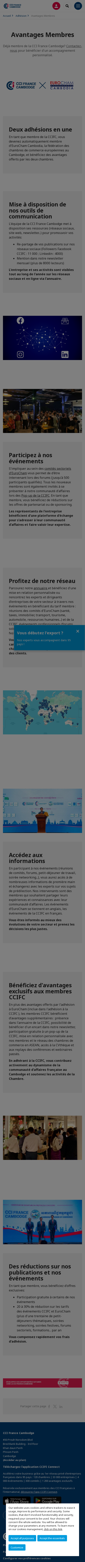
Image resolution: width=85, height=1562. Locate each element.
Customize (17, 1547)
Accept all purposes (22, 1538)
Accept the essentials (52, 1538)
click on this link (53, 1529)
